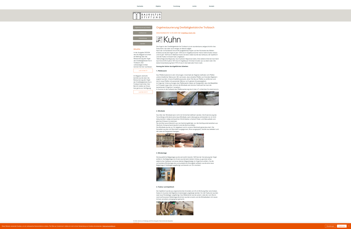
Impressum (136, 223)
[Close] (349, 226)
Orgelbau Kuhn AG (188, 33)
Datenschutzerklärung (109, 226)
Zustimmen (342, 226)
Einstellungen (330, 226)
